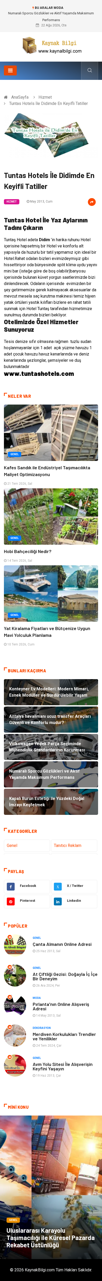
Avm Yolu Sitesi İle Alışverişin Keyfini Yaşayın (63, 1066)
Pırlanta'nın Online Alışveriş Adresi (61, 1006)
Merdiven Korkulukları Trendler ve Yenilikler (64, 1036)
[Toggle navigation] (10, 70)
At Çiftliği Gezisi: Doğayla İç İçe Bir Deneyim (65, 976)
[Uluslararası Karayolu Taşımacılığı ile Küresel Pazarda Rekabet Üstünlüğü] (51, 1187)
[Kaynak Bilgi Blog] (51, 45)
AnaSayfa (20, 97)
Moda (37, 998)
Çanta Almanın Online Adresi (62, 944)
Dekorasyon (42, 1028)
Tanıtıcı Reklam (67, 845)
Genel (14, 454)
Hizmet (45, 97)
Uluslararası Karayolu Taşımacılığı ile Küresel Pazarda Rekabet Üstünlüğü (51, 1237)
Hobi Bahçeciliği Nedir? (28, 551)
